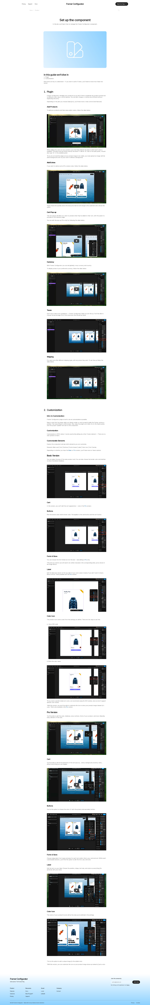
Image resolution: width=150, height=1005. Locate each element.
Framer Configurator (75, 4)
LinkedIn (43, 993)
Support (30, 4)
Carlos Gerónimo (40, 1002)
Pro (75, 450)
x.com (42, 991)
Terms (127, 985)
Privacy (132, 1002)
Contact (59, 991)
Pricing (24, 4)
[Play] (76, 131)
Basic (70, 450)
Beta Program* (29, 993)
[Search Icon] (118, 10)
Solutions (12, 993)
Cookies (138, 1002)
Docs (31, 10)
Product (37, 10)
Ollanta (33, 1002)
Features (12, 991)
